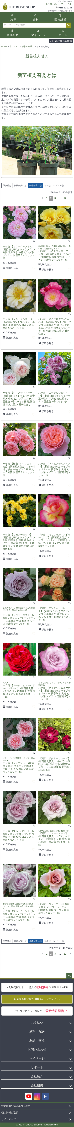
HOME (4, 46)
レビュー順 (58, 185)
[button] (42, 198)
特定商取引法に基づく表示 (15, 1105)
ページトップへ (69, 976)
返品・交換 (37, 1040)
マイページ (38, 35)
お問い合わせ (37, 1049)
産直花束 (12, 35)
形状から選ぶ (28, 46)
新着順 (47, 185)
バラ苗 (12, 19)
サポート (37, 1067)
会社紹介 (37, 1076)
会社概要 (37, 1085)
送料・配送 (37, 1031)
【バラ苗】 (14, 46)
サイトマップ (8, 1119)
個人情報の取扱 (9, 1112)
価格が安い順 (20, 185)
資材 (36, 19)
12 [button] (65, 198)
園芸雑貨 (60, 19)
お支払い (37, 1022)
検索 (68, 25)
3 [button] (55, 198)
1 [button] (46, 198)
